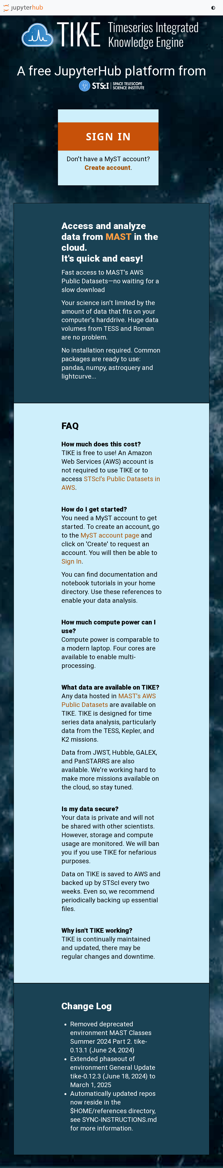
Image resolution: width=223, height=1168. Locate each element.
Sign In (109, 136)
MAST (119, 236)
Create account (108, 168)
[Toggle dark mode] (213, 8)
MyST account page (109, 535)
